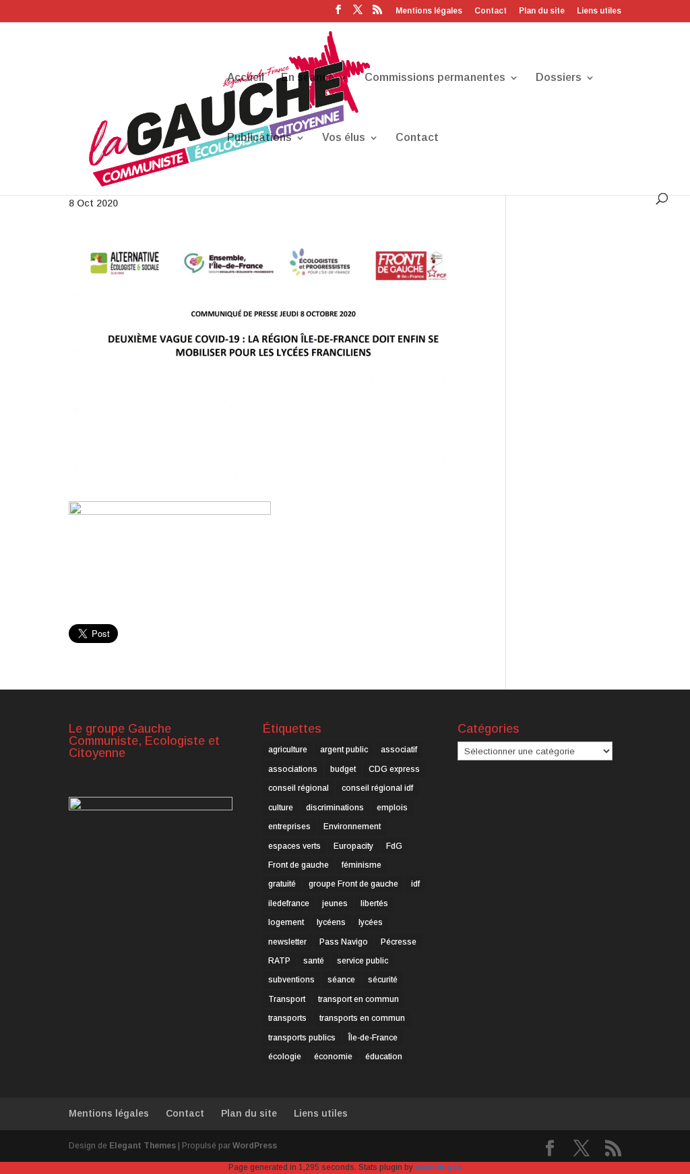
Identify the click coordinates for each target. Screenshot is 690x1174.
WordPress (254, 1145)
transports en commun (362, 1018)
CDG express (394, 769)
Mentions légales (429, 11)
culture (280, 807)
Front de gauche (298, 865)
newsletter (287, 942)
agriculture (287, 749)
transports (287, 1018)
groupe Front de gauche (353, 884)
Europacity (353, 846)
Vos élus (343, 138)
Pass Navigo (343, 942)
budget (343, 769)
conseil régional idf (377, 788)
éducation (383, 1056)
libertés (374, 903)
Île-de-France (373, 1037)
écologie (284, 1056)
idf (415, 884)
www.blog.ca (438, 1167)
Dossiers (559, 78)
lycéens (331, 922)
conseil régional (298, 788)
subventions (291, 979)
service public (362, 961)
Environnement (352, 826)
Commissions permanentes (435, 78)
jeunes (335, 903)
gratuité (282, 884)
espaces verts (294, 846)
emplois (392, 807)
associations (292, 769)
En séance (307, 78)
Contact (490, 11)
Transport (286, 999)
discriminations (335, 807)
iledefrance (288, 903)
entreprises (289, 826)
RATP (279, 961)
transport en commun (358, 999)
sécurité (383, 979)
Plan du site (542, 11)
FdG (394, 846)
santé (313, 961)
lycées (370, 922)
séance (341, 979)
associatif (399, 749)
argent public (344, 749)
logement (286, 922)
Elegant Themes (142, 1145)
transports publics (302, 1037)
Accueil (245, 78)
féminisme (361, 865)
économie (333, 1056)
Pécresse (398, 942)
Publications (259, 138)
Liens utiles (599, 11)
